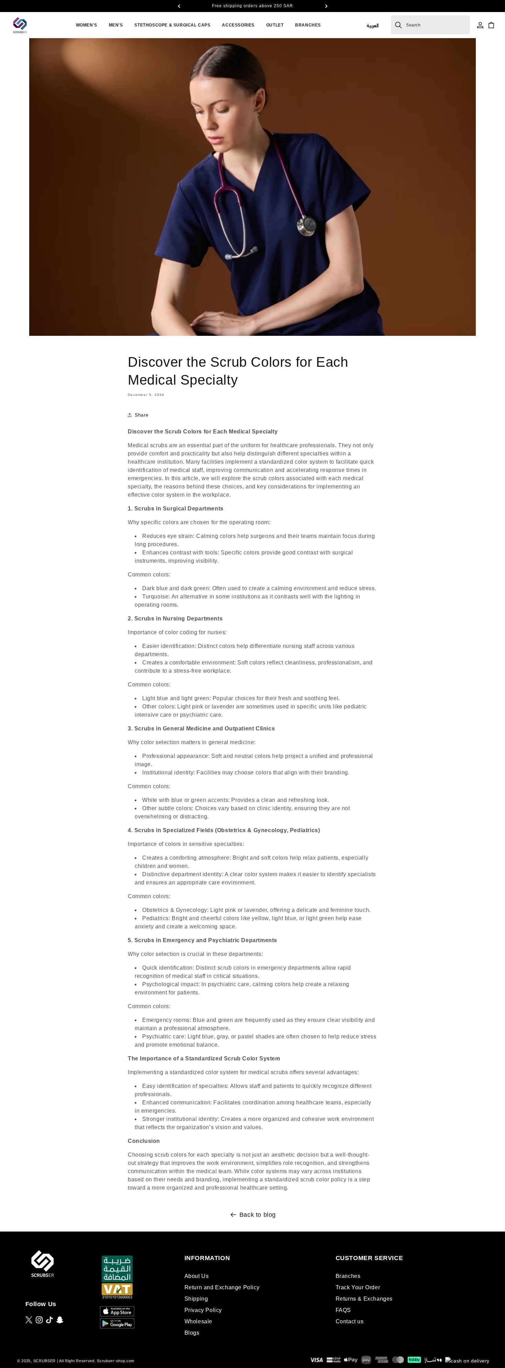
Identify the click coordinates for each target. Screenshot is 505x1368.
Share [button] (142, 415)
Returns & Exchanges (364, 1299)
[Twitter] (28, 1319)
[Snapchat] (59, 1319)
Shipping (196, 1299)
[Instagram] (39, 1319)
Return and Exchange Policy (222, 1287)
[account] (480, 25)
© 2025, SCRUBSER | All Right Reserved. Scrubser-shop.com (75, 1361)
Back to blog (257, 1214)
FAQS (343, 1310)
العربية (373, 25)
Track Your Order (358, 1287)
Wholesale (198, 1321)
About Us (196, 1276)
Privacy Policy (203, 1310)
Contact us (350, 1321)
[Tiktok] (49, 1319)
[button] (178, 6)
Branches (348, 1276)
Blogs (192, 1333)
